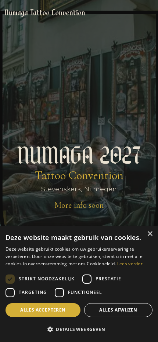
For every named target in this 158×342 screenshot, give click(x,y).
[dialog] (79, 284)
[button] (79, 329)
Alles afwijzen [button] (118, 310)
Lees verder (130, 264)
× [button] (149, 234)
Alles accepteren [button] (42, 310)
